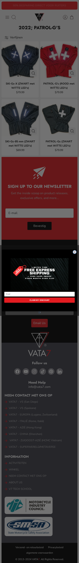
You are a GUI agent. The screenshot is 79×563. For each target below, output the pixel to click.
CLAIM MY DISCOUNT (40, 300)
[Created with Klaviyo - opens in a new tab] (39, 312)
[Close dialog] (74, 252)
